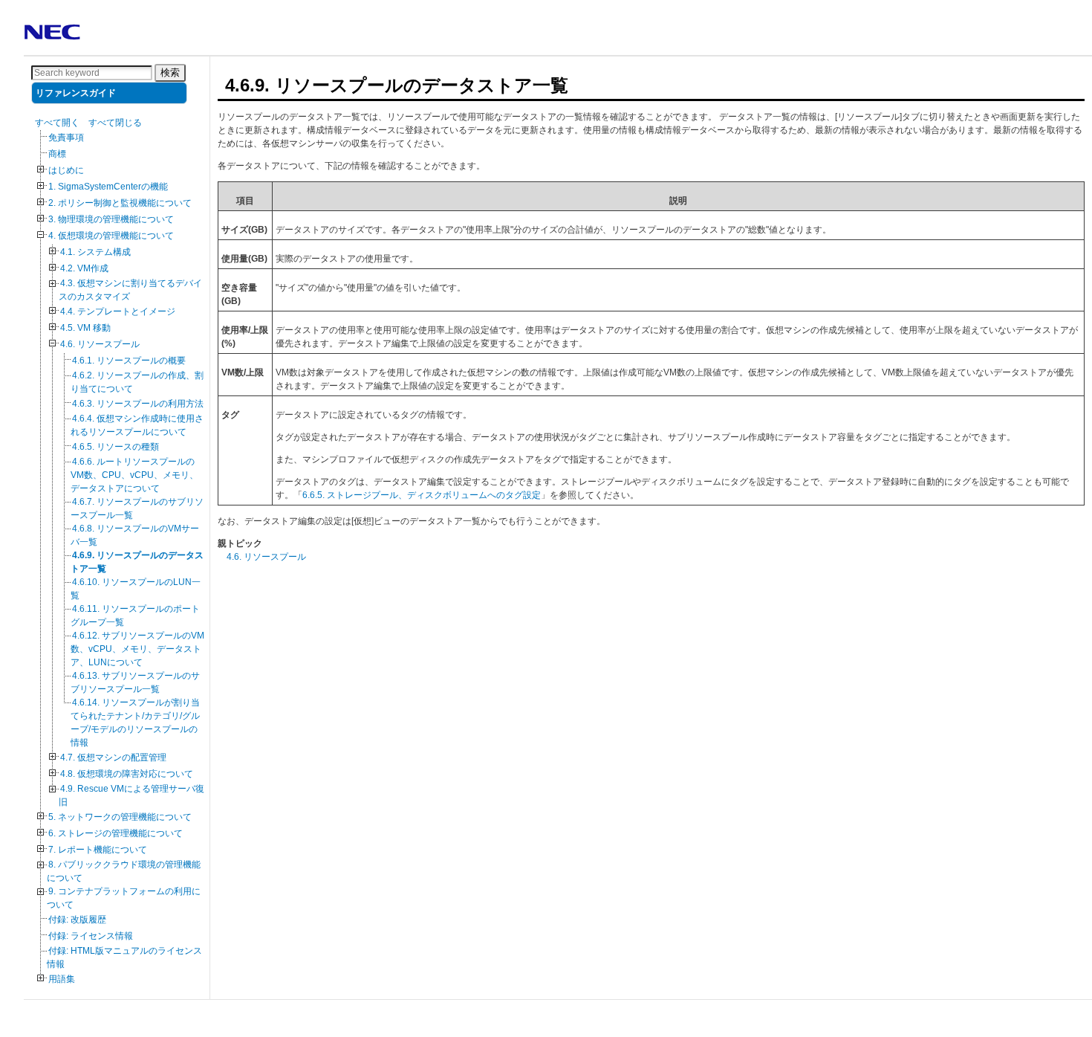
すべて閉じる (115, 122)
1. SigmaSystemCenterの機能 (108, 186)
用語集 (61, 979)
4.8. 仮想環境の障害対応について (126, 774)
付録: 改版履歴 (77, 919)
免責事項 (66, 137)
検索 (170, 72)
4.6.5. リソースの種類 (115, 447)
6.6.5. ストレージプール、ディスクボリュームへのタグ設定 (421, 495)
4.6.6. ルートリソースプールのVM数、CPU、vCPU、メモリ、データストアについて (134, 475)
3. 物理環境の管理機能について (111, 219)
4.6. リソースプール (100, 344)
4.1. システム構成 (95, 252)
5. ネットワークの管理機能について (120, 817)
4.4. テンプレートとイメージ (117, 311)
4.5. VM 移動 (85, 328)
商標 (57, 154)
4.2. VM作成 (84, 268)
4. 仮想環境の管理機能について (111, 235)
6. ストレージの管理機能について (115, 833)
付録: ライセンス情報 (90, 936)
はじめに (66, 170)
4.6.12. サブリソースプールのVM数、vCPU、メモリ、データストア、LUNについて (137, 649)
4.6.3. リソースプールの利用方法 (138, 403)
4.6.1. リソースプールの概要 (129, 360)
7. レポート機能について (97, 849)
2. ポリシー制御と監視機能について (120, 203)
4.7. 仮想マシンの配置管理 (113, 757)
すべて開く (57, 122)
